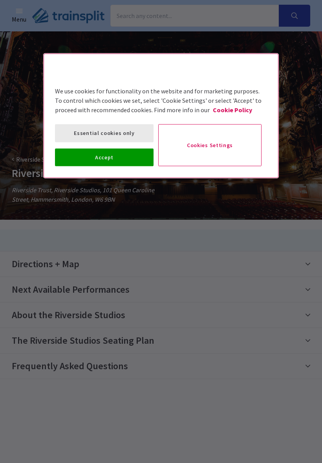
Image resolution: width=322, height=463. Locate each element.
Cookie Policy (232, 110)
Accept (104, 156)
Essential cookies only (104, 133)
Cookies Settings (210, 144)
